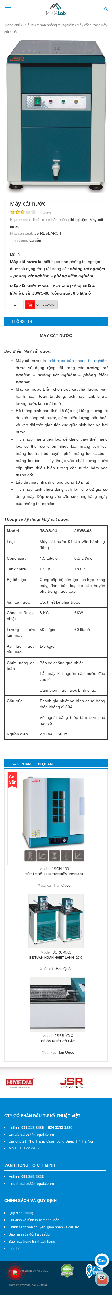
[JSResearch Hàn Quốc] (72, 1082)
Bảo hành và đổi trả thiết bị (29, 1234)
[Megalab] (56, 9)
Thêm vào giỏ (43, 305)
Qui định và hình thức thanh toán (34, 1220)
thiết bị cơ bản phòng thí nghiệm (77, 360)
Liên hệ (14, 1249)
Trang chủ (12, 25)
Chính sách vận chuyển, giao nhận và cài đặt (44, 1227)
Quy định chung (21, 1213)
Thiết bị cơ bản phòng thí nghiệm (48, 25)
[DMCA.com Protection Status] (67, 1270)
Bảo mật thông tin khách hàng (32, 1242)
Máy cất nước (87, 25)
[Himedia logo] (20, 1082)
